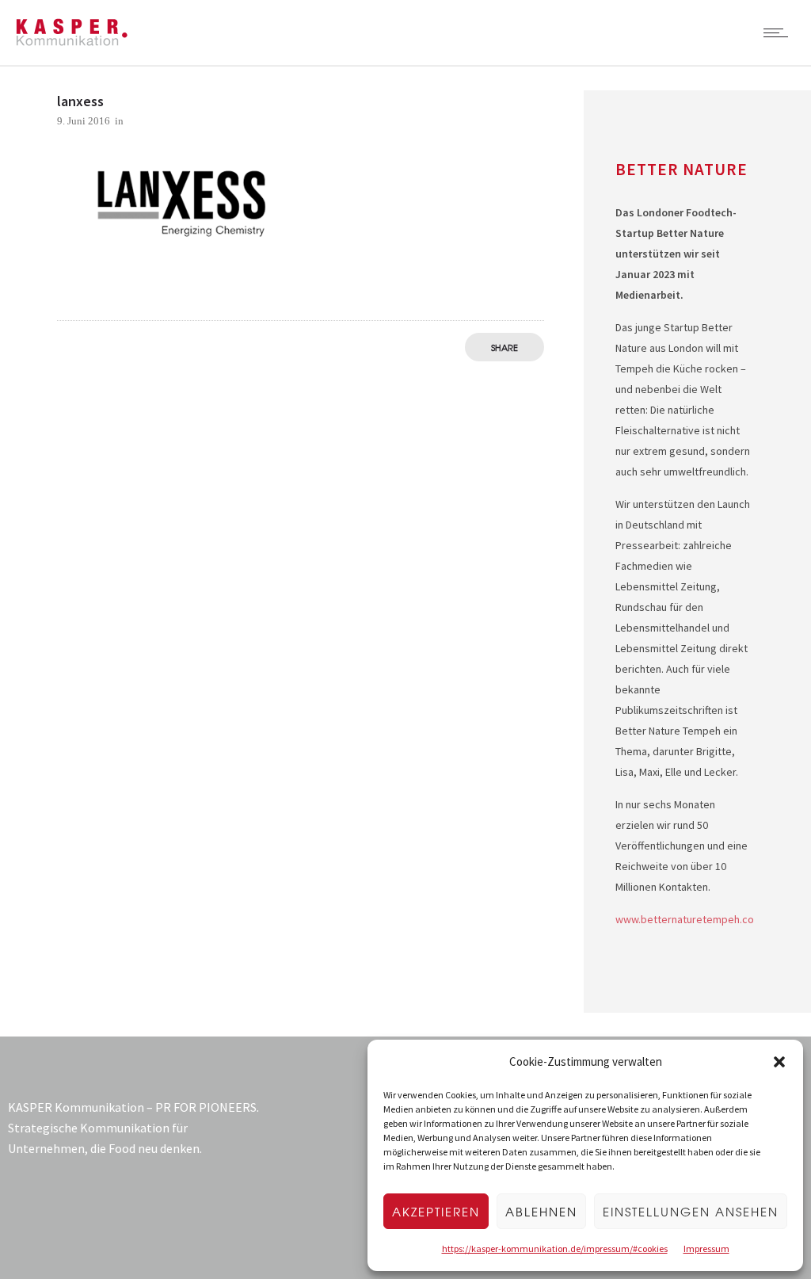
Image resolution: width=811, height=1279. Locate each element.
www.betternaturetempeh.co (684, 919)
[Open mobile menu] (779, 32)
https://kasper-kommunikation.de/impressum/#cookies (555, 1248)
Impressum (706, 1248)
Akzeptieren (436, 1211)
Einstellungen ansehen (691, 1211)
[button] (779, 1062)
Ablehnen (541, 1211)
